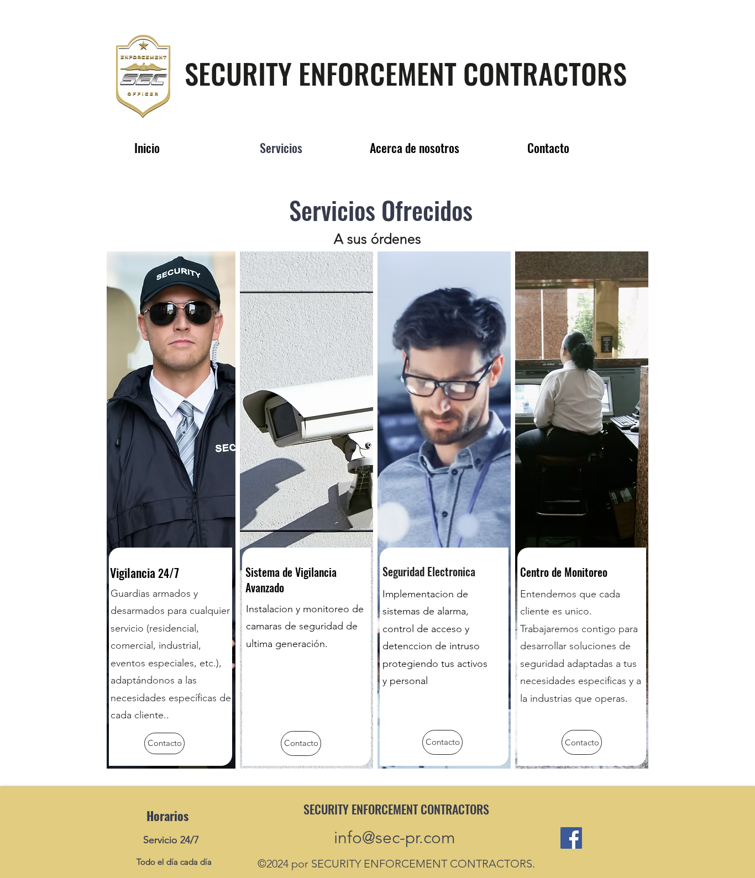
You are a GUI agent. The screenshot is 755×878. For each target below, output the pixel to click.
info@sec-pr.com (394, 838)
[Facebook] (571, 838)
